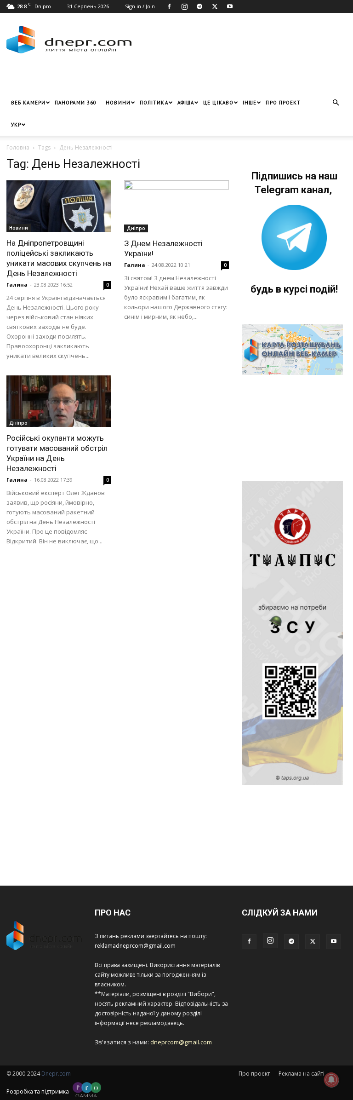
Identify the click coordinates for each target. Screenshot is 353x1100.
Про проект (283, 102)
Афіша (185, 102)
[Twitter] (215, 6)
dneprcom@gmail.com (181, 1042)
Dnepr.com (56, 1073)
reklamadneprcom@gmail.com (135, 946)
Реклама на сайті (302, 1073)
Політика (154, 102)
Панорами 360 (76, 102)
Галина (17, 284)
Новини (118, 102)
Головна (17, 147)
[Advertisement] (114, 78)
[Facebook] (169, 6)
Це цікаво (218, 102)
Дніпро (136, 228)
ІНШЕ (249, 102)
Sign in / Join (140, 6)
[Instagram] (184, 6)
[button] (336, 102)
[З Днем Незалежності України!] (176, 206)
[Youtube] (230, 6)
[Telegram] (199, 6)
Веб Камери (28, 102)
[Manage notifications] (331, 1079)
